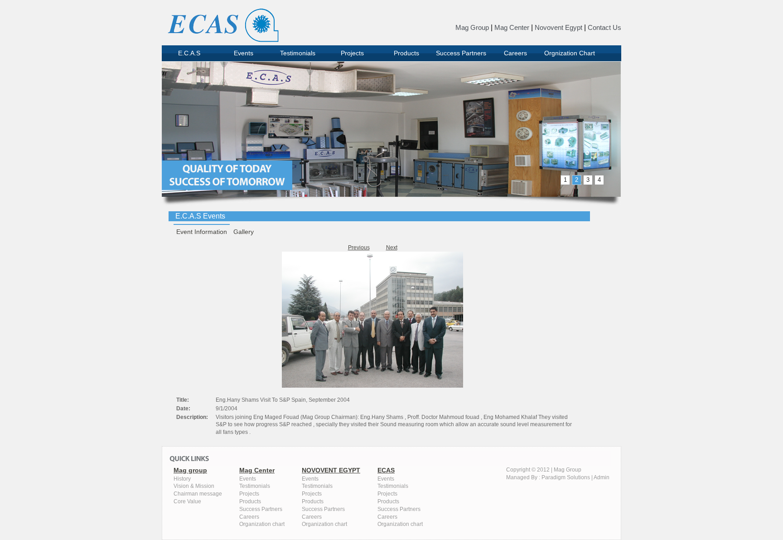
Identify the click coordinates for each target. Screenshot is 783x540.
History (182, 479)
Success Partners (461, 53)
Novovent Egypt (558, 27)
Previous (359, 247)
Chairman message (198, 494)
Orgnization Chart (569, 53)
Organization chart (262, 524)
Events (243, 53)
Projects (352, 53)
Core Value (187, 501)
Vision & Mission (194, 486)
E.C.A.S (189, 53)
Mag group (190, 470)
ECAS (386, 470)
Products (406, 53)
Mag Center (511, 27)
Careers (515, 53)
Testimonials (297, 53)
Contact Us (604, 27)
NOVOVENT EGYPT (331, 470)
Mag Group (472, 27)
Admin (601, 477)
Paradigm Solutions (565, 477)
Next (391, 247)
